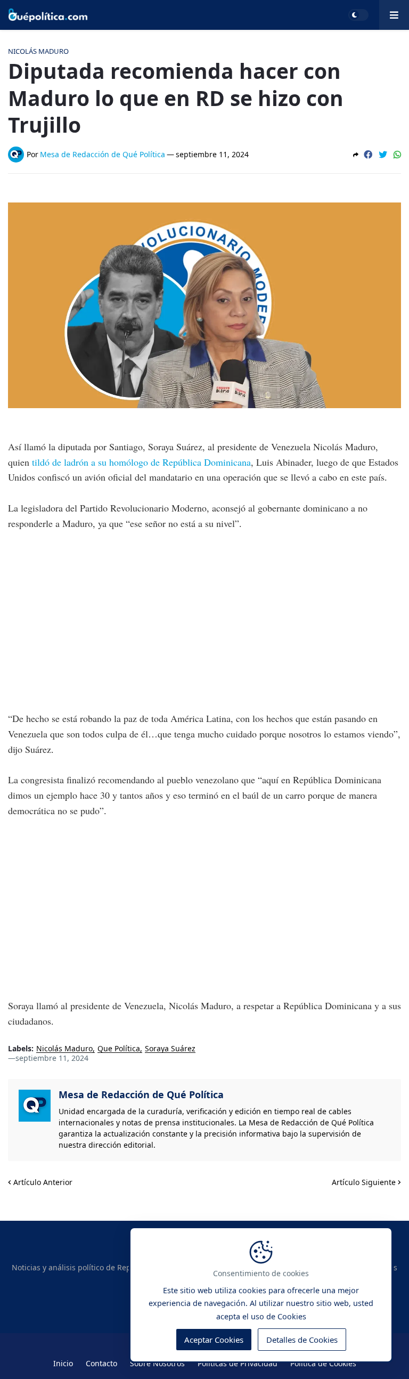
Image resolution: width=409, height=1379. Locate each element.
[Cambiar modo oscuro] (358, 15)
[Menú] (394, 15)
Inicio (63, 1363)
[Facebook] (368, 155)
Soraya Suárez (170, 1049)
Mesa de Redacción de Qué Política (141, 1094)
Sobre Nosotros (157, 1363)
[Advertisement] (204, 620)
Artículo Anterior (42, 1182)
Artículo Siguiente (364, 1182)
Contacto (101, 1363)
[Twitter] (383, 155)
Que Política (118, 1049)
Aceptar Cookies (213, 1339)
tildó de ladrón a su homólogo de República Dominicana (141, 462)
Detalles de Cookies (302, 1339)
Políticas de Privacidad (237, 1363)
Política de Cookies (323, 1363)
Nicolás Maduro (64, 1049)
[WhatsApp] (397, 155)
